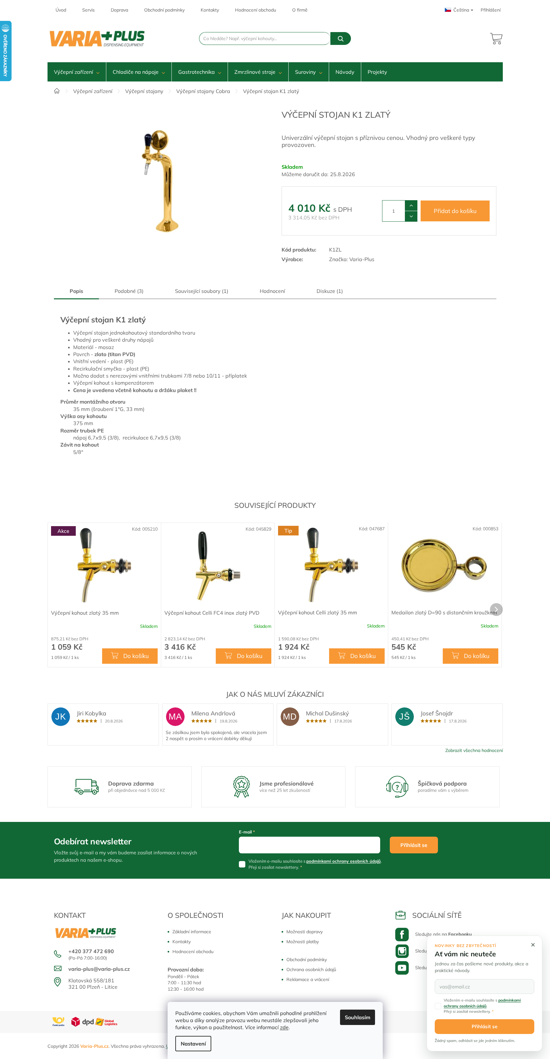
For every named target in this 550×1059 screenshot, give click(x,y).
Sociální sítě (437, 915)
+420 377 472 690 (91, 951)
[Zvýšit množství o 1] (411, 206)
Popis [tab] (76, 291)
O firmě (300, 10)
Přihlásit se (413, 845)
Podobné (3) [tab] (129, 291)
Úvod (61, 10)
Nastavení (193, 1043)
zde (284, 1027)
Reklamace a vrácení (307, 979)
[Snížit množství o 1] (411, 216)
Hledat (340, 38)
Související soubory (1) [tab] (201, 291)
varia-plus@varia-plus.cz (99, 969)
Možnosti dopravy (304, 932)
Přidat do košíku (455, 211)
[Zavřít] (533, 945)
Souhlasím (357, 1017)
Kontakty (210, 10)
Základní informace (191, 932)
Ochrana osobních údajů (311, 969)
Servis (88, 10)
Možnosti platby (302, 941)
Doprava (119, 10)
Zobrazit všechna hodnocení (474, 750)
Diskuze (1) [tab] (330, 291)
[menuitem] (77, 71)
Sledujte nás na (443, 934)
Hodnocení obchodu (255, 10)
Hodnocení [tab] (272, 291)
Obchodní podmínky (164, 10)
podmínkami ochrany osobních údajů (343, 861)
